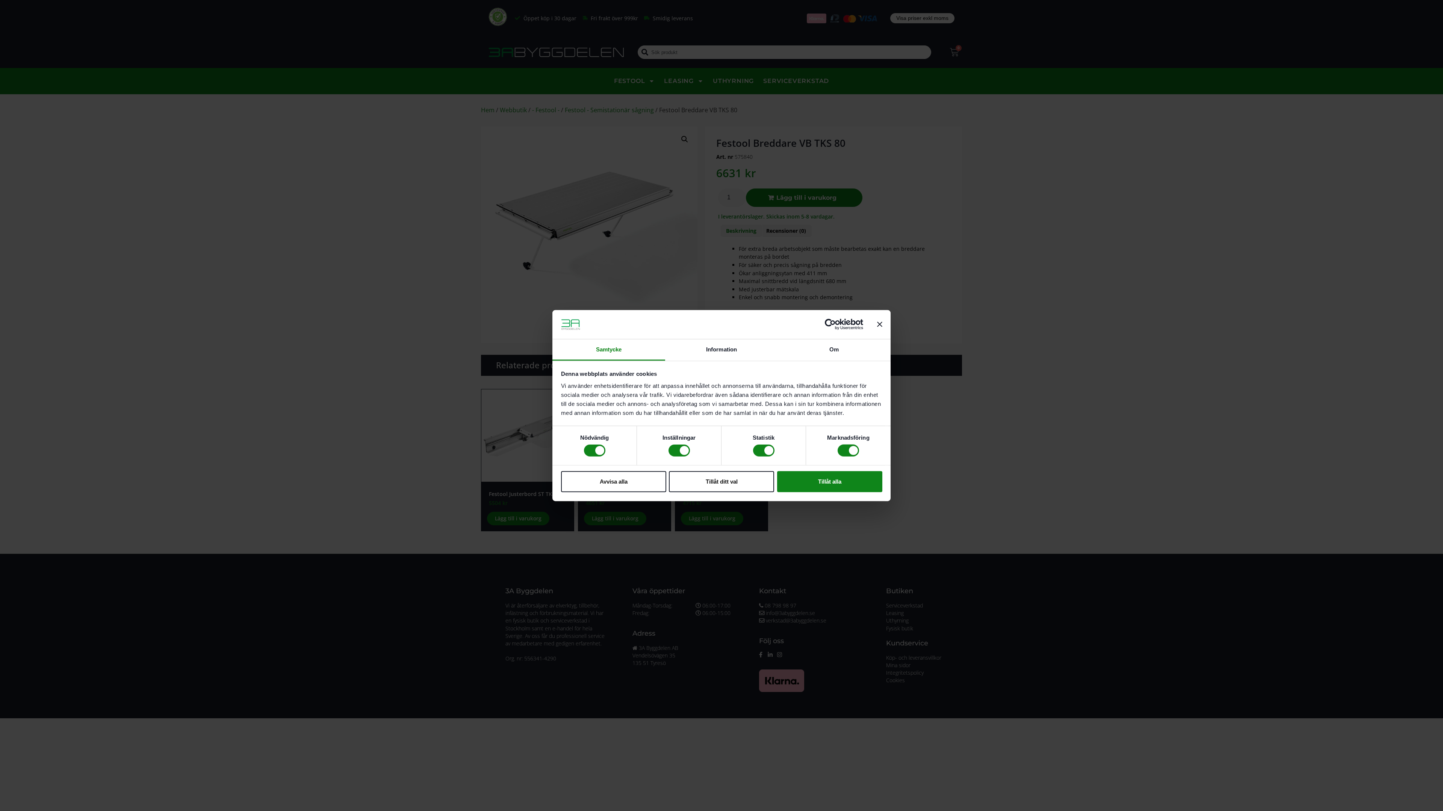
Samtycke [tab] (609, 349)
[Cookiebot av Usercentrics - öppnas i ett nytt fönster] (830, 324)
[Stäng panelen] (879, 324)
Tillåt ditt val (722, 481)
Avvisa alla (614, 481)
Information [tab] (721, 349)
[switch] (679, 451)
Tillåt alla (829, 481)
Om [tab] (834, 349)
